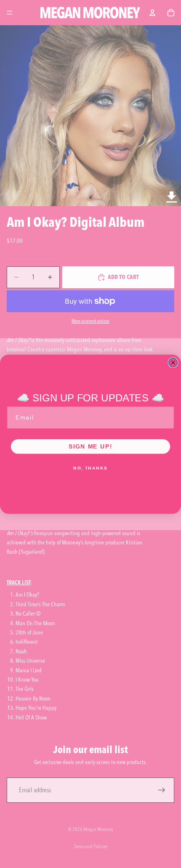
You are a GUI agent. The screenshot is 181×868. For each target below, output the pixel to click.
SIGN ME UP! (90, 446)
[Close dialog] (173, 362)
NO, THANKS (90, 468)
